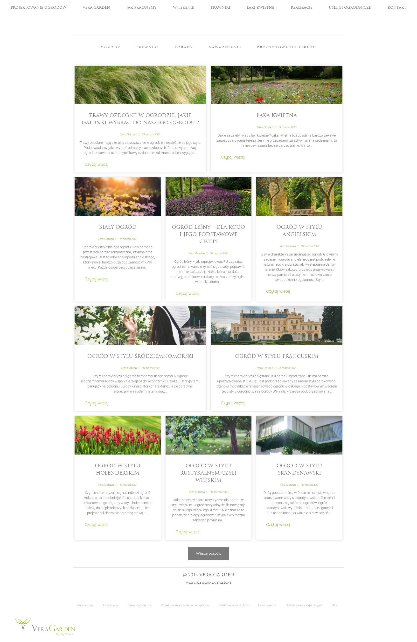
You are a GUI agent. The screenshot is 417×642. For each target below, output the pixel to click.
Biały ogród (117, 227)
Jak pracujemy (141, 8)
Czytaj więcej (96, 164)
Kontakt (397, 8)
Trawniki (220, 8)
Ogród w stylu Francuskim (276, 356)
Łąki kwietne (260, 8)
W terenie (183, 8)
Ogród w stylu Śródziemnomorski (140, 356)
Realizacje (302, 8)
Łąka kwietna (277, 115)
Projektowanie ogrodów (38, 8)
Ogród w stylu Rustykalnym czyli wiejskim (208, 473)
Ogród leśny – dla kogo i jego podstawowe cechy (208, 234)
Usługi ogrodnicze (350, 8)
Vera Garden (96, 8)
